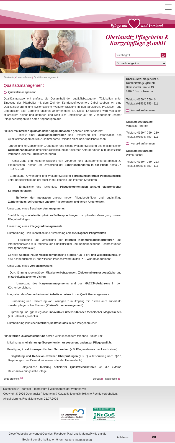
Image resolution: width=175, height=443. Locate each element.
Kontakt (26, 389)
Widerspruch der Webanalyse (68, 389)
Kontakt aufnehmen (143, 110)
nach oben (111, 378)
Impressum (40, 389)
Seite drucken (11, 378)
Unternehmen (23, 77)
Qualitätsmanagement (22, 92)
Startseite (9, 77)
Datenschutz (11, 389)
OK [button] (154, 437)
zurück (97, 378)
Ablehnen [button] (123, 437)
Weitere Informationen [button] (78, 439)
